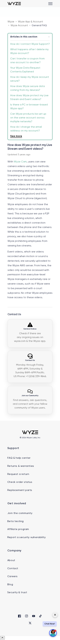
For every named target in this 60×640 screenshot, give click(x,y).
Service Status (30, 329)
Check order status (19, 482)
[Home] (14, 4)
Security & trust (17, 592)
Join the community (19, 513)
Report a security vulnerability (26, 537)
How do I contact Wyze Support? (30, 44)
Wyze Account (19, 25)
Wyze (11, 21)
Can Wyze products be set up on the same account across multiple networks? (28, 118)
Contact (12, 568)
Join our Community (30, 395)
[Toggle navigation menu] (50, 3)
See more (16, 136)
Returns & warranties (20, 466)
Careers (12, 576)
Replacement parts (19, 490)
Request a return (18, 474)
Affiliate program (18, 529)
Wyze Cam (20, 162)
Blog (10, 584)
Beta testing (15, 521)
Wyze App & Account (30, 21)
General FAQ (39, 25)
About (11, 560)
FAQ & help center (19, 458)
